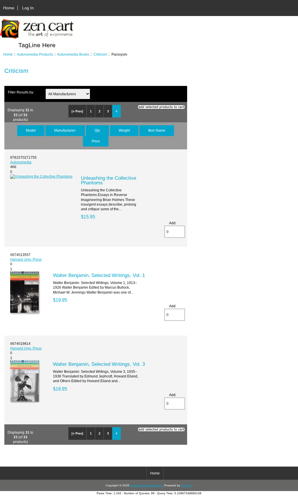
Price (96, 141)
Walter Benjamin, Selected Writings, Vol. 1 (99, 275)
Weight (124, 130)
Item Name (156, 130)
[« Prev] (77, 111)
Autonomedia (20, 162)
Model (31, 130)
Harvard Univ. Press (26, 259)
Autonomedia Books (73, 54)
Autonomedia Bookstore (146, 485)
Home (8, 8)
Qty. (97, 130)
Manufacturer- (65, 130)
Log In (28, 8)
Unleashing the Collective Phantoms (108, 180)
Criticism (100, 54)
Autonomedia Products (35, 54)
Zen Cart (187, 485)
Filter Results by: (21, 92)
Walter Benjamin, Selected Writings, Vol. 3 (99, 364)
